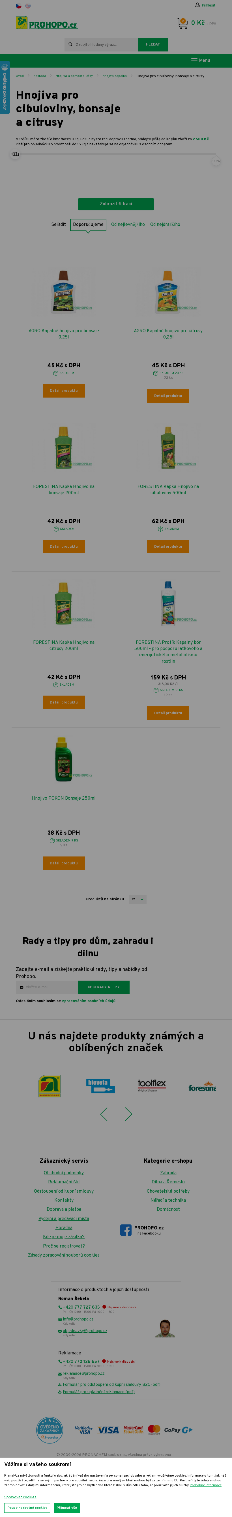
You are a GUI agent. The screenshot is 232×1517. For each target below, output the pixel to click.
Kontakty (64, 1200)
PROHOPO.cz (149, 1230)
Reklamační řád (64, 1182)
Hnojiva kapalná (114, 76)
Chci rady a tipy (104, 987)
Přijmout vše (67, 1508)
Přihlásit (209, 5)
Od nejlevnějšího (128, 225)
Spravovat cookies (20, 1497)
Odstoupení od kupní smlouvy (64, 1191)
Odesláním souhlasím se (65, 1001)
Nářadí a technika (168, 1200)
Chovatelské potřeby (168, 1191)
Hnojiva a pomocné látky (74, 76)
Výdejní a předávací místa (63, 1219)
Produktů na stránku (105, 899)
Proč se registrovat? (64, 1246)
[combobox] (101, 44)
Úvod (20, 76)
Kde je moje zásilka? (64, 1237)
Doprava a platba (64, 1209)
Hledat (153, 44)
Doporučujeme (88, 225)
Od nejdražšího (165, 225)
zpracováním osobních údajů (88, 1001)
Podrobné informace (206, 1485)
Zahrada (39, 76)
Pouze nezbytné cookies (27, 1508)
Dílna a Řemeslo (168, 1182)
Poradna (63, 1228)
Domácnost (168, 1209)
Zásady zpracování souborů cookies (64, 1255)
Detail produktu (64, 391)
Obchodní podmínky (64, 1173)
